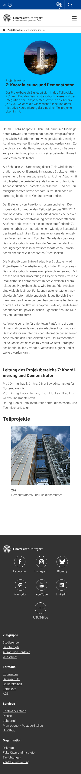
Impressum (10, 674)
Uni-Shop (9, 730)
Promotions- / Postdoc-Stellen (23, 725)
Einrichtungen (12, 757)
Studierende (11, 642)
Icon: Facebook (19, 561)
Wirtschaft (10, 657)
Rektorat (8, 748)
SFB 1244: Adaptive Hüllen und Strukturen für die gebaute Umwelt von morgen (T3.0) (4, 30)
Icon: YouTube (41, 585)
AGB (6, 693)
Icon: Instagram (41, 561)
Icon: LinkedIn (61, 585)
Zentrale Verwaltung (16, 762)
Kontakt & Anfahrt (14, 711)
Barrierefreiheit (12, 684)
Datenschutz (11, 679)
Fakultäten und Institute (18, 752)
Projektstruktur (16, 29)
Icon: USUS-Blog (40, 608)
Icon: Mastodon (20, 585)
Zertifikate (9, 689)
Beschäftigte (11, 647)
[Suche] (70, 5)
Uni (4, 4)
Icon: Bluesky (62, 561)
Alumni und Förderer (16, 652)
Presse (7, 716)
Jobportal (9, 720)
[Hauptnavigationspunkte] (74, 18)
